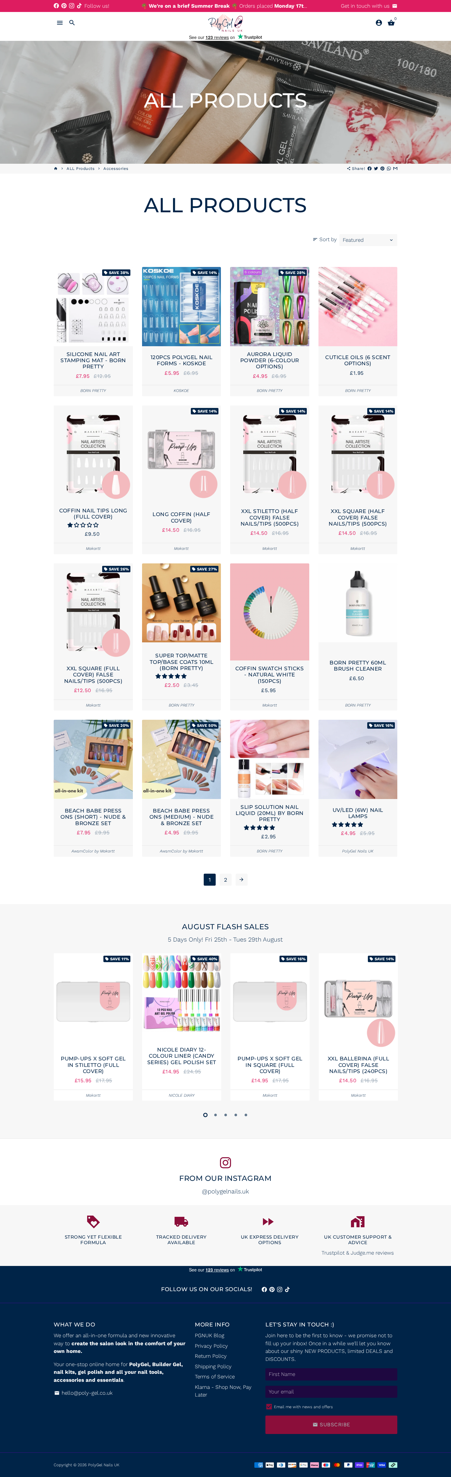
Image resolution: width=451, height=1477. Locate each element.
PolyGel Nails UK (103, 1465)
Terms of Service (215, 1376)
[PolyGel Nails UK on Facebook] (56, 6)
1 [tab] (205, 1115)
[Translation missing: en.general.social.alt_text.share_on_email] (395, 168)
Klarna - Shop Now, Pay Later (223, 1391)
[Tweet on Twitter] (376, 168)
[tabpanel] (93, 1027)
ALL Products (80, 168)
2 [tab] (215, 1115)
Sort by (325, 239)
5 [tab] (246, 1115)
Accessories (116, 168)
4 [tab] (235, 1115)
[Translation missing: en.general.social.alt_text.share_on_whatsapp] (389, 168)
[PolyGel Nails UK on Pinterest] (64, 6)
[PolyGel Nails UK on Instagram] (71, 6)
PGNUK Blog (209, 1335)
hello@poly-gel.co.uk (83, 1393)
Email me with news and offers (303, 1407)
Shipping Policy (213, 1366)
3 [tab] (225, 1115)
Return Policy (211, 1356)
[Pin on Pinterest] (382, 168)
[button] (83, 525)
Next (391, 1028)
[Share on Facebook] (370, 168)
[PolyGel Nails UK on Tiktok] (79, 6)
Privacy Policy (211, 1346)
